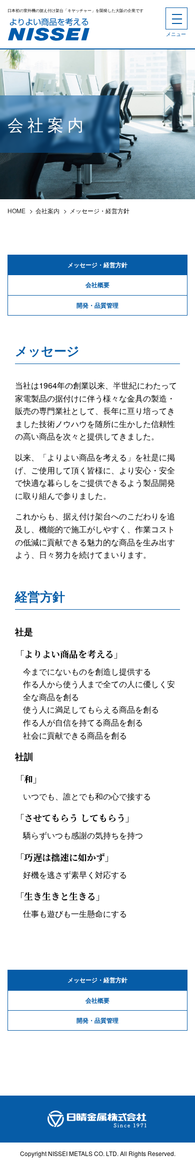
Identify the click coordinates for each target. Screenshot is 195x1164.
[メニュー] (177, 18)
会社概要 (98, 284)
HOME (17, 210)
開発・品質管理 (97, 305)
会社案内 (48, 210)
